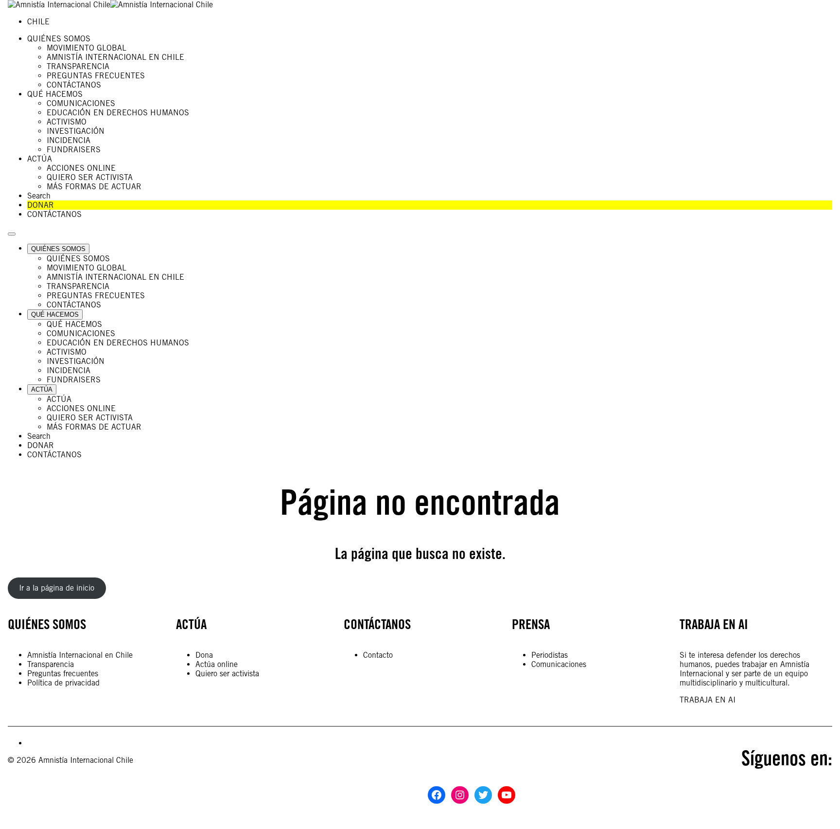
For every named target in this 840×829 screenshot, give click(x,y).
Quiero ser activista (227, 673)
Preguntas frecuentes (62, 673)
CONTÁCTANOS (377, 624)
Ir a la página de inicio (56, 588)
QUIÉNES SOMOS (47, 624)
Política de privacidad (63, 682)
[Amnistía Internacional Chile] (110, 4)
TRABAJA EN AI (707, 699)
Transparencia (50, 664)
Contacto (378, 655)
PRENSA (531, 624)
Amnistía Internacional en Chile (80, 655)
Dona (204, 655)
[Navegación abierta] (12, 234)
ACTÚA (191, 624)
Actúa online (216, 664)
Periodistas (549, 655)
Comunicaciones (558, 664)
